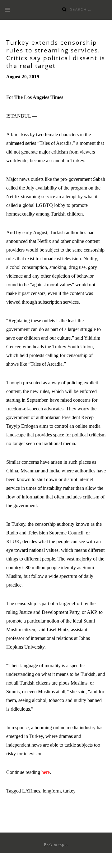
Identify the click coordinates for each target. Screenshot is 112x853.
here (45, 772)
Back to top (54, 845)
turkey (69, 790)
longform (52, 790)
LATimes (31, 790)
